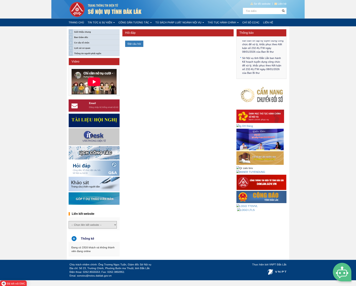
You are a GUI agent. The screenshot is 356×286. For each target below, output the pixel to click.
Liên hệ (282, 3)
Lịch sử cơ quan (82, 48)
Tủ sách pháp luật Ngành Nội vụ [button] (178, 22)
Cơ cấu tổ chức (81, 43)
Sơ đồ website (262, 3)
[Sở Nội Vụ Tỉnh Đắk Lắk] (122, 9)
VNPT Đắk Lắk (277, 264)
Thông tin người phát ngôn (87, 53)
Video (75, 61)
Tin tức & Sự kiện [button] (100, 22)
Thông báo (246, 32)
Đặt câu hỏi (134, 43)
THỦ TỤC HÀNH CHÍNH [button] (222, 22)
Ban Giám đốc (81, 37)
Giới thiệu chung (82, 32)
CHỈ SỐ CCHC (250, 22)
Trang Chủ (76, 22)
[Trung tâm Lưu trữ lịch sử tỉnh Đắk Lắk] (246, 209)
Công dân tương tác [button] (134, 22)
